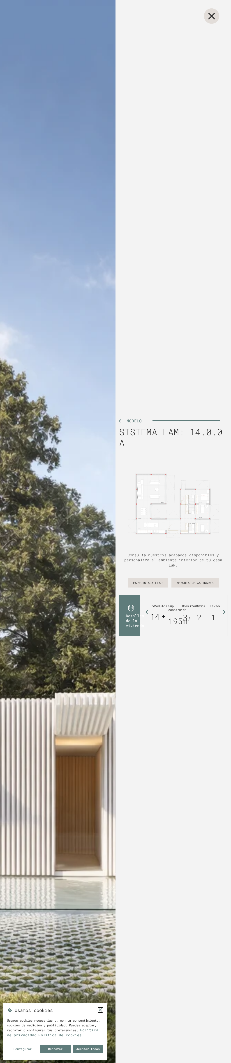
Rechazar (55, 1049)
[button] (147, 612)
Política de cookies (60, 1035)
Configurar (23, 1049)
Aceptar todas (88, 1049)
